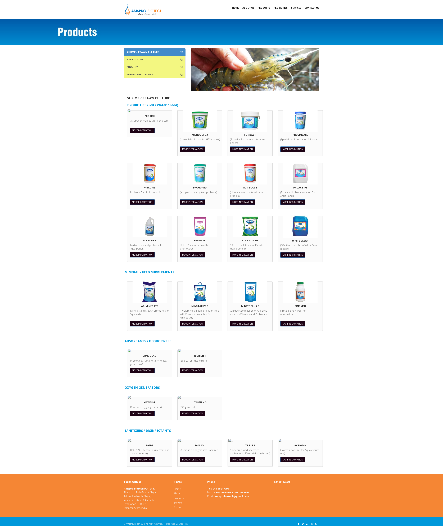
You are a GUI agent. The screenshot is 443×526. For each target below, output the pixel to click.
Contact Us (312, 7)
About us (248, 7)
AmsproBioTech (133, 523)
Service (178, 502)
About (177, 493)
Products (264, 7)
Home (235, 7)
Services (296, 7)
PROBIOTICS (281, 7)
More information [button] (142, 130)
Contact (178, 507)
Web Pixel (183, 523)
